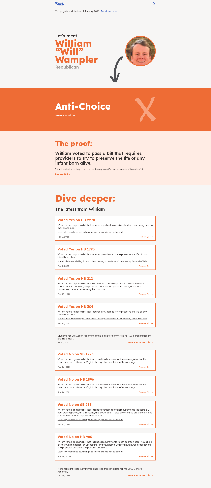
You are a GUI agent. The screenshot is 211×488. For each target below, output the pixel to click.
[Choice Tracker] (59, 3)
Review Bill (61, 174)
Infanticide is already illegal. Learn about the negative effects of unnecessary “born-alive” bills (100, 169)
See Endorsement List (139, 342)
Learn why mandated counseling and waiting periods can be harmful (90, 232)
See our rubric (63, 115)
